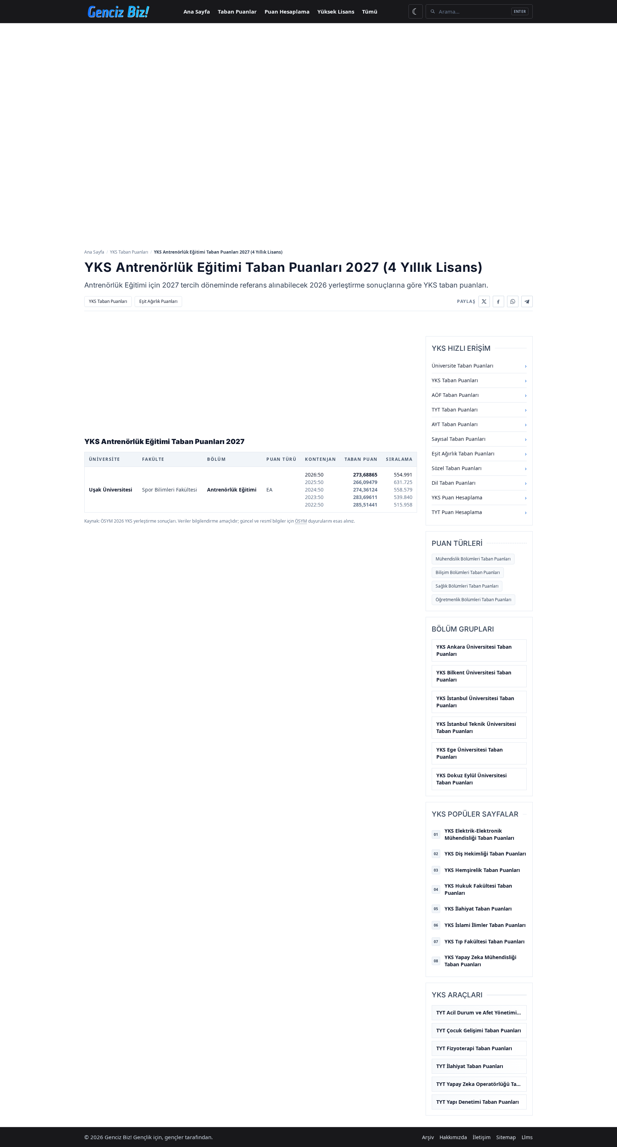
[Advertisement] (308, 77)
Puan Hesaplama (287, 11)
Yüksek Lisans (335, 11)
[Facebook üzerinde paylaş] (498, 301)
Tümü (369, 11)
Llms (527, 1137)
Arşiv (428, 1137)
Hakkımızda (453, 1137)
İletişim (482, 1137)
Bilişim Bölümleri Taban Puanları (468, 572)
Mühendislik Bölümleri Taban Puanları (473, 559)
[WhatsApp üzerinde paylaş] (512, 301)
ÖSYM (301, 521)
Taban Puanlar (237, 11)
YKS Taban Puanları (129, 252)
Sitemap (506, 1137)
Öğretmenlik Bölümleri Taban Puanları (473, 600)
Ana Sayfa (197, 11)
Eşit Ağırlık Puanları (158, 301)
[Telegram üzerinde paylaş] (527, 301)
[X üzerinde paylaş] (484, 301)
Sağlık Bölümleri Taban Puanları (467, 586)
